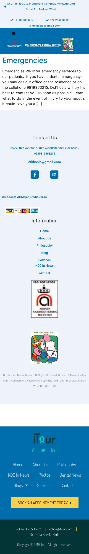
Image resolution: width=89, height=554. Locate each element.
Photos (44, 475)
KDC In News (18, 475)
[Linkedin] (54, 174)
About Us (40, 464)
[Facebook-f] (35, 174)
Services (44, 485)
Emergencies (24, 60)
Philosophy (66, 464)
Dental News (70, 475)
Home (18, 464)
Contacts (68, 485)
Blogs (18, 485)
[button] (39, 6)
